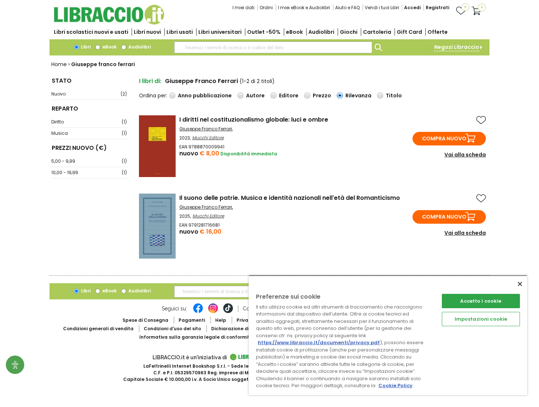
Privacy (245, 320)
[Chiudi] (520, 284)
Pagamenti (192, 320)
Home (59, 64)
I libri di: (150, 81)
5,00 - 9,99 (89, 161)
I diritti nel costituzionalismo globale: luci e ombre (253, 119)
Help (220, 320)
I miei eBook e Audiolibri (304, 7)
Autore (255, 95)
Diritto (89, 122)
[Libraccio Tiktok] (228, 311)
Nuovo (89, 94)
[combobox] (273, 47)
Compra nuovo (444, 138)
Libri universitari (220, 32)
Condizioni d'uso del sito (172, 328)
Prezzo (322, 95)
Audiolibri (321, 32)
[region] (388, 335)
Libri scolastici (91, 32)
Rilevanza (358, 95)
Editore (288, 95)
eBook (294, 32)
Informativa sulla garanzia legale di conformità (196, 337)
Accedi (412, 7)
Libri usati (179, 32)
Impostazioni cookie (481, 319)
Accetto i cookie (480, 301)
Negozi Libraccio (456, 47)
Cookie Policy (395, 385)
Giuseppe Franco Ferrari (205, 129)
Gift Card (409, 32)
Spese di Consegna (145, 320)
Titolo (394, 95)
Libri (85, 47)
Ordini (266, 7)
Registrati (437, 7)
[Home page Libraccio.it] (109, 23)
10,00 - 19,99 (89, 172)
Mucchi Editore (208, 137)
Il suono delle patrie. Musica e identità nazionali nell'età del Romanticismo (289, 198)
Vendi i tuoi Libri (382, 7)
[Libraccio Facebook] (198, 311)
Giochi (349, 32)
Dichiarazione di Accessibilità (246, 328)
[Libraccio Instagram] (213, 311)
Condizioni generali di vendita (98, 328)
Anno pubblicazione (205, 95)
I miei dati (243, 7)
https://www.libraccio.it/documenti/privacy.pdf (319, 342)
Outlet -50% (263, 32)
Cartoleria (377, 32)
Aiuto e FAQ (347, 7)
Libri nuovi (147, 32)
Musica (89, 133)
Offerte (438, 32)
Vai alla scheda (465, 154)
